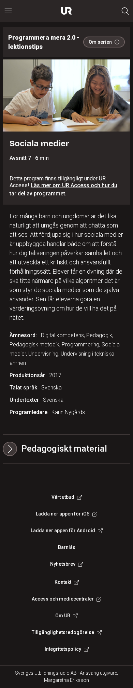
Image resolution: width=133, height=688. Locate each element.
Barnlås (66, 547)
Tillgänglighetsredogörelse (63, 632)
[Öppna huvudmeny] (8, 11)
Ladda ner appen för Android (63, 530)
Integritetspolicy (63, 649)
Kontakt (63, 582)
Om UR (62, 615)
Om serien (100, 42)
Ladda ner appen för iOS (63, 514)
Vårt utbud (62, 497)
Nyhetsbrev (62, 564)
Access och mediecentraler (63, 599)
